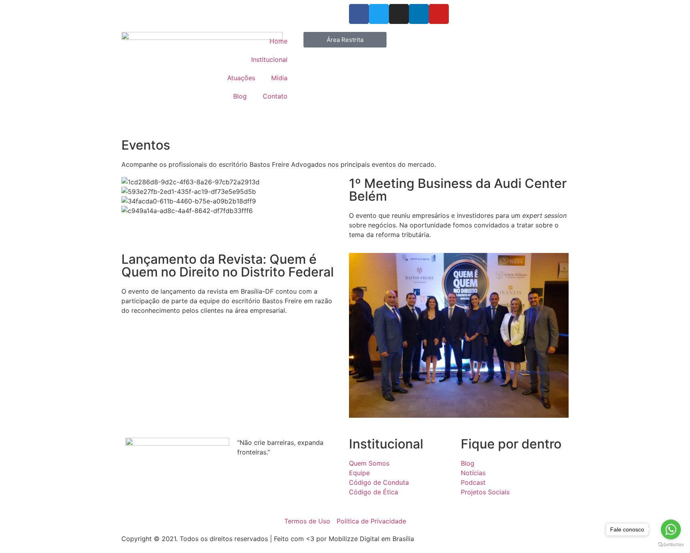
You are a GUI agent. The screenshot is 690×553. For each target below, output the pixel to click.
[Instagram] (399, 14)
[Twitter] (379, 14)
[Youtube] (439, 14)
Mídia (279, 78)
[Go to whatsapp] (671, 529)
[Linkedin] (419, 14)
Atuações (241, 78)
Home (279, 41)
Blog (240, 96)
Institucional (269, 59)
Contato (275, 96)
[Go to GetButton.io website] (671, 544)
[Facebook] (359, 14)
